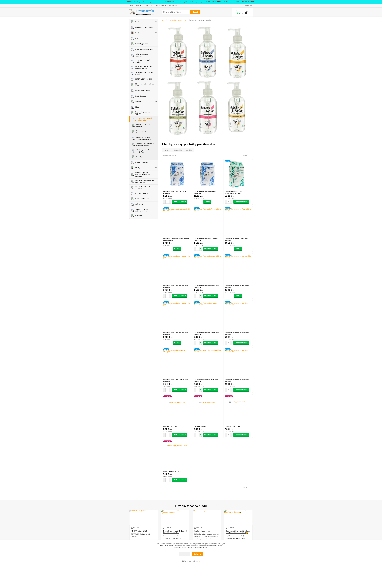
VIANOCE (138, 216)
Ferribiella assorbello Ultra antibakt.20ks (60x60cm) (234, 192)
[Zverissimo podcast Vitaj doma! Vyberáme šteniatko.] (175, 517)
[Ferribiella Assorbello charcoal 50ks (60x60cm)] (238, 268)
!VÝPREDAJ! (139, 204)
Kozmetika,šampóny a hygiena (143, 113)
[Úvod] (144, 12)
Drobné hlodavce (141, 193)
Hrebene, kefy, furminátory (141, 132)
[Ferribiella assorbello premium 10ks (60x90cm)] (207, 362)
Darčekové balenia (142, 199)
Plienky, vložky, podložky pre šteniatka (145, 119)
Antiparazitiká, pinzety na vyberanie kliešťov (145, 145)
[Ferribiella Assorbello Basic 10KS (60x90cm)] (176, 174)
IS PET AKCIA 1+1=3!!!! (143, 79)
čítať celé (134, 537)
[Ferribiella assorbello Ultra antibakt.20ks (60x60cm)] (238, 174)
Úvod (163, 20)
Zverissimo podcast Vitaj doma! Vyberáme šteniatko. (175, 532)
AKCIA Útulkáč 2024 (139, 531)
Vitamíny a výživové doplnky (142, 61)
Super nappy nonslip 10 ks (172, 471)
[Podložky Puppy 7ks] (176, 409)
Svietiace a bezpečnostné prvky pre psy (144, 181)
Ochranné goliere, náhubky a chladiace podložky (142, 174)
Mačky (137, 168)
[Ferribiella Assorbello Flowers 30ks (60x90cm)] (207, 221)
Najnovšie (167, 150)
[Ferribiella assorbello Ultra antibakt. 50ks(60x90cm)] (176, 221)
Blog (131, 6)
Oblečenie (138, 33)
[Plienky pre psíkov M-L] (238, 409)
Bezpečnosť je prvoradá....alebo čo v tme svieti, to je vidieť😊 (238, 532)
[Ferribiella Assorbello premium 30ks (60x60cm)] (176, 362)
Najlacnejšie (178, 150)
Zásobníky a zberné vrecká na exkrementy (143, 138)
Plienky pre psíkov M (201, 426)
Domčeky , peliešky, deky (144, 49)
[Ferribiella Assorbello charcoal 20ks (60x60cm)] (176, 268)
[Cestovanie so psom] (207, 517)
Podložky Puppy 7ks (170, 426)
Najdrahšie (188, 150)
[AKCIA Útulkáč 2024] (144, 517)
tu (199, 561)
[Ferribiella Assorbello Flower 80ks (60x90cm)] (238, 221)
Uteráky (139, 157)
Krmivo (137, 22)
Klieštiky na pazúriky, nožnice (143, 125)
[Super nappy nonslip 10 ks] (176, 454)
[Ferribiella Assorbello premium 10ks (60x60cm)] (238, 315)
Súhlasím (197, 554)
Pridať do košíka (180, 202)
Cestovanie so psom (202, 531)
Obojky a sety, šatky (142, 91)
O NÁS (137, 6)
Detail (207, 202)
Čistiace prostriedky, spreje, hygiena (143, 151)
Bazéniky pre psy (141, 44)
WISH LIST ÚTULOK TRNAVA (142, 187)
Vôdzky (138, 102)
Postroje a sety (141, 96)
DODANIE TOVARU (148, 6)
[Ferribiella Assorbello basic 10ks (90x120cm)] (207, 174)
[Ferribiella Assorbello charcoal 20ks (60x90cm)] (207, 268)
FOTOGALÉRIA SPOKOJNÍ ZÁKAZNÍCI (167, 6)
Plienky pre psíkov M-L (232, 426)
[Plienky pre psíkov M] (207, 409)
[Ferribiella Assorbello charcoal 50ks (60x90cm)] (176, 315)
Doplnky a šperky (141, 162)
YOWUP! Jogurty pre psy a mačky (144, 73)
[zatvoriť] (379, 2)
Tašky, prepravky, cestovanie (141, 55)
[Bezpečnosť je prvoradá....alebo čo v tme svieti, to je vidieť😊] (238, 517)
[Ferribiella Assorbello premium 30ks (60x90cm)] (238, 362)
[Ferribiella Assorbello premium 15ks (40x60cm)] (207, 315)
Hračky (137, 38)
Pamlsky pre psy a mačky (144, 27)
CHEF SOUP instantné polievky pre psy (143, 67)
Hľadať (195, 12)
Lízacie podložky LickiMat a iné (144, 85)
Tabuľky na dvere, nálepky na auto (141, 210)
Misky (137, 107)
